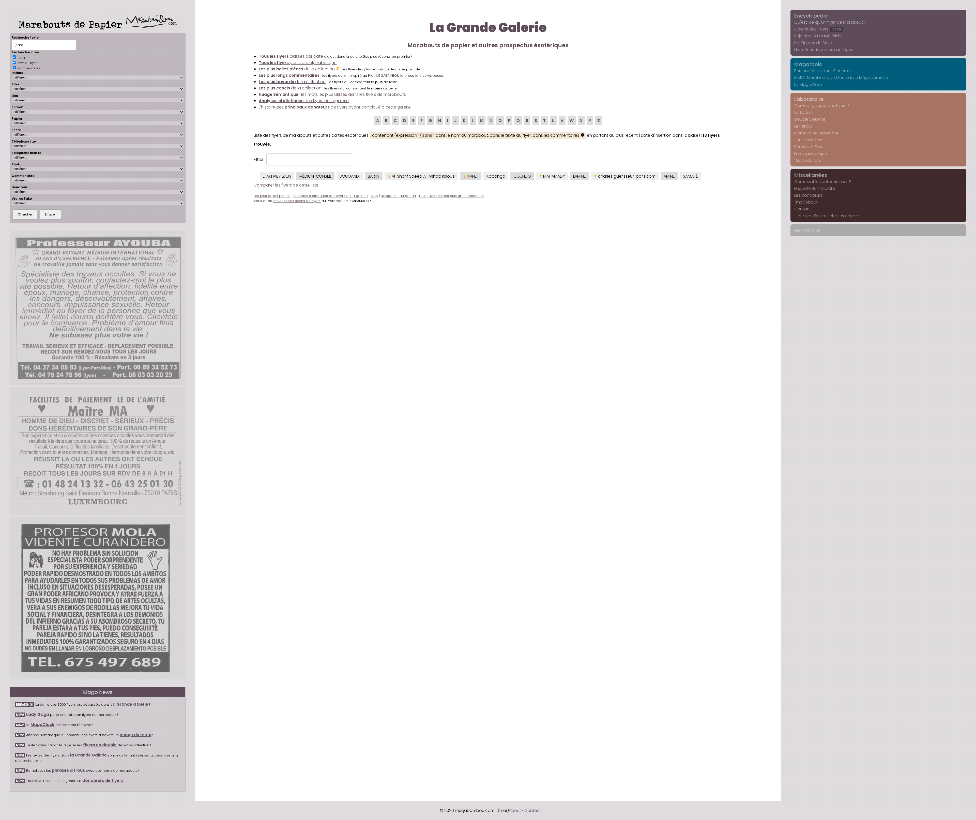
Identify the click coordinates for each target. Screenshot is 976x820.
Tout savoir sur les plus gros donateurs (451, 195)
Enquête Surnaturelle (814, 188)
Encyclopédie (811, 15)
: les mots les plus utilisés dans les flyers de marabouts (332, 94)
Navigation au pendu (398, 195)
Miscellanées (810, 175)
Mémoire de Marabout (816, 133)
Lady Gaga (37, 714)
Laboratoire (809, 99)
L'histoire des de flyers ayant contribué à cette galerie (335, 107)
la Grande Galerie (88, 755)
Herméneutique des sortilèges (823, 50)
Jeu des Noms (808, 140)
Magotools (808, 64)
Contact (802, 209)
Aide (374, 195)
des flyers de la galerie (304, 101)
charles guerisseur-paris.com (626, 176)
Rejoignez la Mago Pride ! (818, 36)
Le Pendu (803, 126)
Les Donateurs (808, 195)
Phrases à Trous (810, 147)
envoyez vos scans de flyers (297, 200)
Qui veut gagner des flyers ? (822, 106)
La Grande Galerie (129, 704)
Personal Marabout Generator (824, 71)
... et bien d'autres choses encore (826, 216)
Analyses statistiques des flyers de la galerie (330, 195)
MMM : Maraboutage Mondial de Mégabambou (841, 78)
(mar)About (806, 202)
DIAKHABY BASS (277, 176)
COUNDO (522, 176)
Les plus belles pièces (272, 195)
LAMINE (579, 176)
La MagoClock (808, 84)
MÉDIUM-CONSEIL (315, 176)
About (515, 810)
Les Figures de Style (813, 43)
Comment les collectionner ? (822, 181)
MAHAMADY (553, 176)
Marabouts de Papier (72, 24)
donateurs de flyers (103, 780)
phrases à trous (68, 770)
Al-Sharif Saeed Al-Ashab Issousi (423, 176)
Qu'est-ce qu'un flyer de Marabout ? (830, 22)
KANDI (472, 176)
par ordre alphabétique (298, 63)
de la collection (297, 69)
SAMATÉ (690, 176)
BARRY (373, 176)
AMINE (669, 176)
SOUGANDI (350, 176)
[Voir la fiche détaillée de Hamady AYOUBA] (97, 308)
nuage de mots (135, 735)
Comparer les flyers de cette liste (286, 185)
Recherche (807, 230)
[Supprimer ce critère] (583, 135)
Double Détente (810, 119)
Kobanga (495, 176)
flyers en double (100, 745)
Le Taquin (803, 112)
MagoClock (42, 725)
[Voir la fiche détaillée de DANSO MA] (97, 451)
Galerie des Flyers (817, 29)
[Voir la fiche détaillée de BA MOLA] (97, 598)
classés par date (291, 56)
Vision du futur (808, 160)
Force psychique (810, 154)
